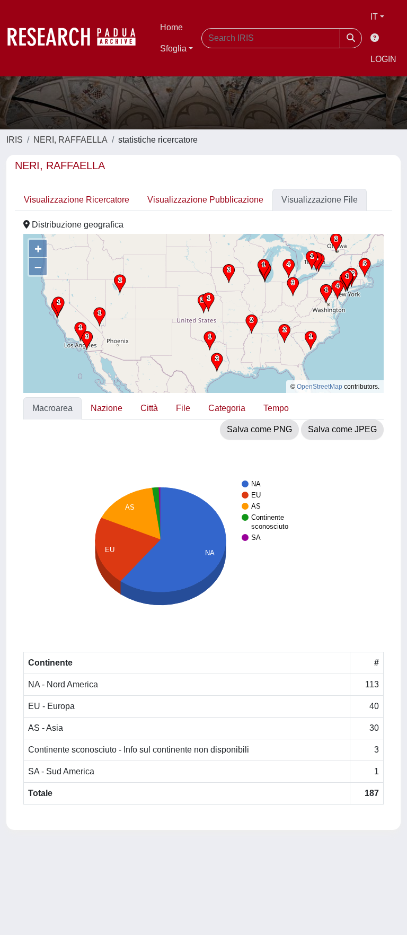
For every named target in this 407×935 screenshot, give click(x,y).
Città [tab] (149, 408)
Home (171, 27)
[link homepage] (76, 38)
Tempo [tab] (276, 408)
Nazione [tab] (106, 408)
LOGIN (383, 59)
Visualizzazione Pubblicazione (205, 199)
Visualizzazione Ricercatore (76, 199)
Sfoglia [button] (173, 48)
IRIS (14, 139)
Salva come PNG (259, 429)
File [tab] (183, 408)
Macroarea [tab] (52, 408)
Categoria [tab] (226, 408)
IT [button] (374, 16)
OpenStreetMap (319, 386)
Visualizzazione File (319, 199)
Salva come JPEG (342, 429)
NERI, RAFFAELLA (70, 139)
